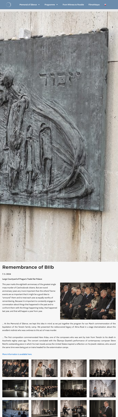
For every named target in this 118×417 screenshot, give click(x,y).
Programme (50, 4)
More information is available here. (17, 354)
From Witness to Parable (73, 4)
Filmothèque (94, 4)
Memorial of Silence (28, 4)
